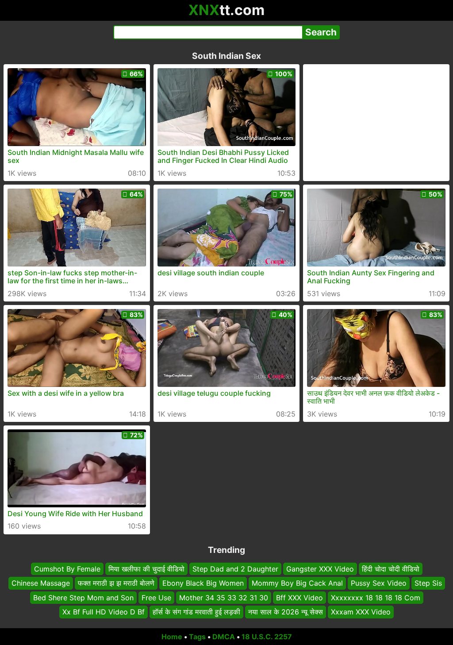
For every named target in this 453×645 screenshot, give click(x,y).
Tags (197, 637)
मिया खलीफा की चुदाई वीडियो (146, 568)
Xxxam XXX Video (361, 611)
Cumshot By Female (67, 568)
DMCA (223, 637)
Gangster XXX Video (320, 568)
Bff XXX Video (299, 597)
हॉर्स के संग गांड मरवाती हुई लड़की (196, 611)
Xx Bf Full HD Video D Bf (103, 611)
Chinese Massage (41, 583)
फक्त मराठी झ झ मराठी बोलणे (116, 583)
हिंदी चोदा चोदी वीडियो (390, 568)
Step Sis (428, 583)
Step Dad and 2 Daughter (235, 568)
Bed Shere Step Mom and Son (83, 597)
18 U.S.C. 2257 (267, 637)
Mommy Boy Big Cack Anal (297, 583)
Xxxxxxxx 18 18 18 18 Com (375, 597)
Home (171, 637)
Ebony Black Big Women (203, 583)
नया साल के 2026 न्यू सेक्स (285, 611)
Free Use (156, 597)
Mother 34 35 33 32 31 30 (223, 597)
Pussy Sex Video (379, 583)
